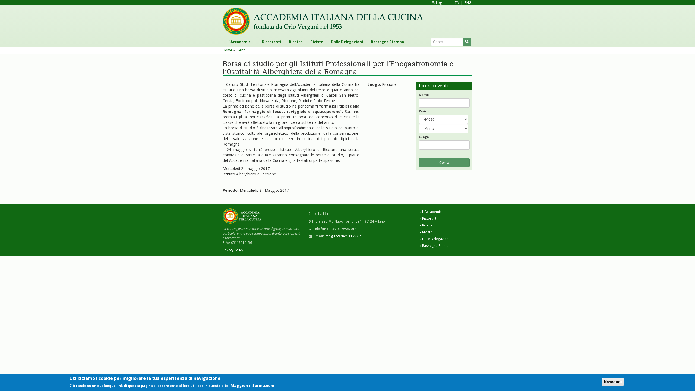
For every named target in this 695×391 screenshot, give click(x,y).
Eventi (240, 50)
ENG (468, 2)
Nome (424, 95)
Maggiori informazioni (252, 385)
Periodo (425, 111)
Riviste (316, 41)
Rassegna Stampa (387, 41)
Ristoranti (271, 41)
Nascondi (613, 382)
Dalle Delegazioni (347, 41)
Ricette (295, 41)
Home (227, 50)
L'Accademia (239, 41)
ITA (456, 2)
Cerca (444, 162)
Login (440, 2)
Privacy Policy (233, 250)
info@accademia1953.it (343, 236)
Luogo (424, 137)
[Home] (325, 21)
